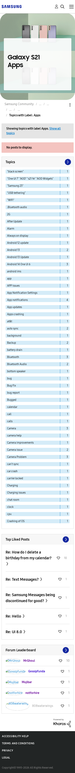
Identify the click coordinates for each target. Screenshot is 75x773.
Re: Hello (14, 616)
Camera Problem (17, 457)
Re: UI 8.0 (14, 632)
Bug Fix (11, 385)
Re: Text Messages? (22, 579)
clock (10, 507)
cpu (9, 514)
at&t (9, 321)
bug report (13, 392)
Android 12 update (17, 243)
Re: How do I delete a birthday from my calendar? (29, 555)
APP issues (13, 285)
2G (8, 214)
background (14, 335)
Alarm (10, 228)
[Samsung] (12, 6)
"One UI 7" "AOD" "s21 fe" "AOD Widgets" (30, 178)
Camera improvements (20, 442)
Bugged (11, 400)
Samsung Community (19, 104)
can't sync (13, 464)
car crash (12, 471)
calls (9, 421)
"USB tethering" (16, 193)
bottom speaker (16, 371)
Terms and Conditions (18, 743)
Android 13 (13, 250)
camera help (14, 435)
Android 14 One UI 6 (18, 264)
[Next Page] (67, 162)
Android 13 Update (18, 257)
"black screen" (15, 171)
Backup (11, 342)
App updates (14, 307)
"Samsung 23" (15, 185)
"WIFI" (10, 200)
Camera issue (14, 449)
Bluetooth (13, 357)
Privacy (7, 750)
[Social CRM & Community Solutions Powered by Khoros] (62, 723)
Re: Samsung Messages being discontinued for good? (30, 597)
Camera (11, 428)
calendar (12, 407)
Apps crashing (15, 314)
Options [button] (63, 105)
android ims (14, 271)
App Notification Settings (22, 293)
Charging (12, 485)
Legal (6, 757)
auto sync (12, 328)
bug (9, 378)
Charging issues (16, 492)
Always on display (17, 235)
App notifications (17, 300)
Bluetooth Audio (17, 364)
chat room (13, 499)
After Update (14, 221)
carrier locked (15, 478)
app (9, 278)
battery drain (14, 350)
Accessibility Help (15, 736)
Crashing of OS (16, 521)
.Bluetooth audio (17, 207)
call (9, 414)
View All (37, 539)
